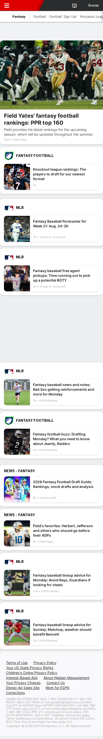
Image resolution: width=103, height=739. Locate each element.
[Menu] (7, 5)
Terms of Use (17, 663)
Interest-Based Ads (22, 678)
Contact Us (55, 683)
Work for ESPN (58, 688)
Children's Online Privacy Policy (31, 673)
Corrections (15, 693)
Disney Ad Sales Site (23, 688)
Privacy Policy (45, 663)
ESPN (27, 5)
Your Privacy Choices (23, 683)
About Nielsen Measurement (67, 678)
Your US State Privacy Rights (29, 668)
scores (93, 5)
